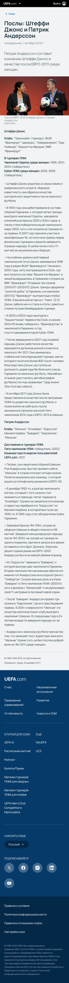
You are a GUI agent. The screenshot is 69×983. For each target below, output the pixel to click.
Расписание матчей (17, 751)
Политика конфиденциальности (25, 914)
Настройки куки (14, 932)
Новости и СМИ (47, 713)
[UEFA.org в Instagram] (37, 872)
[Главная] (15, 679)
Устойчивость (13, 713)
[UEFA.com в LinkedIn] (52, 872)
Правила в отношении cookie (23, 923)
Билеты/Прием (14, 768)
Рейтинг (9, 760)
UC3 (38, 751)
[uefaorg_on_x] (9, 872)
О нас (8, 687)
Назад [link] (11, 13)
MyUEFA (41, 742)
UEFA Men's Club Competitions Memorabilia (14, 807)
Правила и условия (16, 906)
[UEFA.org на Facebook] (23, 872)
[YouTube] (9, 887)
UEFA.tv (9, 742)
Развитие (43, 700)
